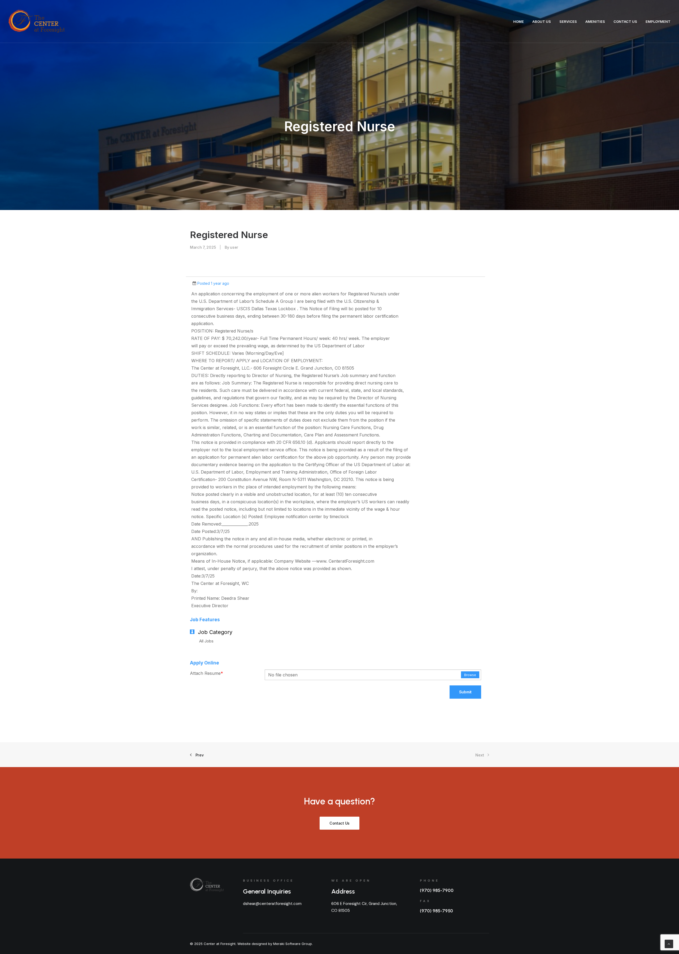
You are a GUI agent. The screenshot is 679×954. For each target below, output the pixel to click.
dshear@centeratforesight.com (272, 903)
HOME (518, 21)
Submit (465, 692)
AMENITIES (595, 21)
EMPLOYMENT (658, 21)
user (234, 247)
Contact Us (339, 823)
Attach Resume (206, 673)
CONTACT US (625, 21)
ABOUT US (541, 21)
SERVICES (568, 21)
